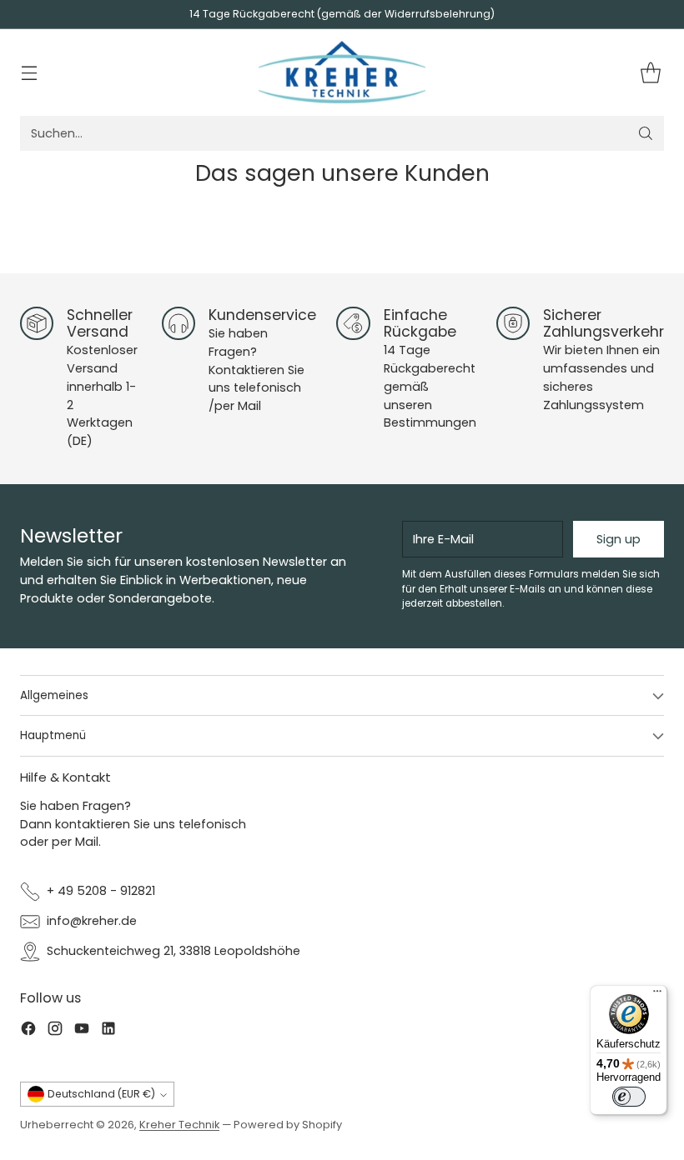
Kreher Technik (179, 1124)
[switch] (629, 1097)
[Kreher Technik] (342, 72)
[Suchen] (645, 133)
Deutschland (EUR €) (101, 1094)
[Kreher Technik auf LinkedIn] (108, 1031)
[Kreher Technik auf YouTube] (82, 1031)
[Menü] (657, 995)
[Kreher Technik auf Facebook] (28, 1031)
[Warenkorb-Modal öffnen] (650, 73)
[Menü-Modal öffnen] (29, 73)
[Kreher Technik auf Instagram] (55, 1031)
